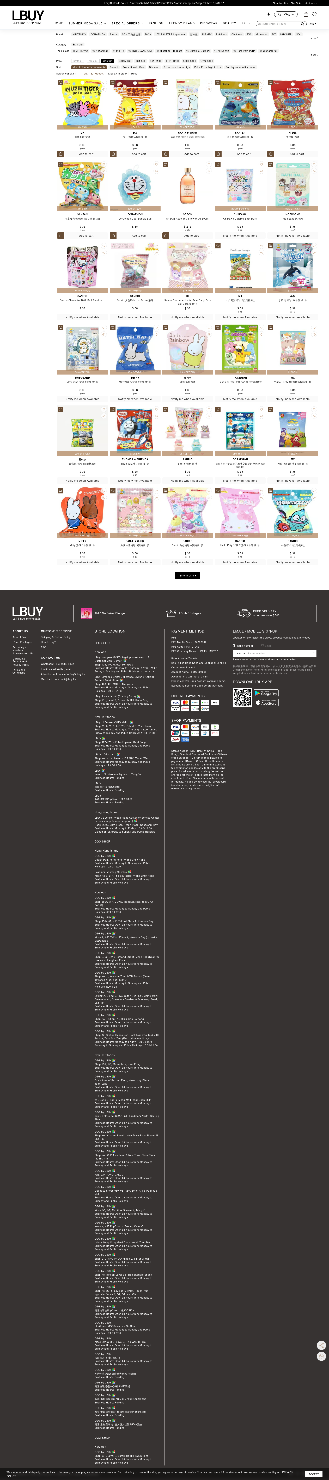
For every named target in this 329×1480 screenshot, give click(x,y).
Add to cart (86, 154)
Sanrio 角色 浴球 (187, 463)
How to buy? (48, 642)
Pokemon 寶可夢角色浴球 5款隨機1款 (240, 382)
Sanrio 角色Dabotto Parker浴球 (135, 300)
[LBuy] (28, 17)
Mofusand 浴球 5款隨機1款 (82, 382)
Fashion (156, 23)
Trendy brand (182, 23)
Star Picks (296, 3)
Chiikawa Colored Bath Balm (240, 218)
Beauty (229, 23)
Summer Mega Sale (86, 23)
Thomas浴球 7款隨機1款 (135, 463)
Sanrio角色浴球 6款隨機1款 (188, 545)
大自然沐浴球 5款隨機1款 (240, 300)
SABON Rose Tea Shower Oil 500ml (187, 218)
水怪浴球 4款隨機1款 (293, 545)
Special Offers (126, 23)
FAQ (43, 647)
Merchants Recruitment (20, 660)
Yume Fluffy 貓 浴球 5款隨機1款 (292, 382)
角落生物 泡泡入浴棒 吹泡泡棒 (187, 137)
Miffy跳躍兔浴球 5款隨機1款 (135, 382)
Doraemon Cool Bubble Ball (135, 218)
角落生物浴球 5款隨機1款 (134, 545)
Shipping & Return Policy (56, 637)
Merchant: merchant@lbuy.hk (58, 679)
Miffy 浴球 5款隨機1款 (82, 545)
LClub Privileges (22, 642)
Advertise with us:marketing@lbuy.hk (63, 674)
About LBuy (19, 637)
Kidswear (209, 23)
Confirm (107, 61)
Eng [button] (311, 23)
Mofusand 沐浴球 (293, 218)
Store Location (280, 3)
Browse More (187, 575)
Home (58, 23)
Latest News (310, 3)
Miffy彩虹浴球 (188, 382)
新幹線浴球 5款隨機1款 (82, 463)
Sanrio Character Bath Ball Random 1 (82, 300)
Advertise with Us (23, 653)
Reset (134, 73)
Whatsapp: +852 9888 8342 (57, 664)
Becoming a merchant (20, 649)
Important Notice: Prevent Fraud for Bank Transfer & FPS (164, 3)
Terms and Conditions (19, 671)
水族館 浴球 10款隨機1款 (292, 300)
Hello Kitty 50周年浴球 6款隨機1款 (240, 545)
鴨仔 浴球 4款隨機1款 (135, 137)
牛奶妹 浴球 (293, 137)
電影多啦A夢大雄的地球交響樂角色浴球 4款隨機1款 (240, 465)
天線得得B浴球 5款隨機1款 (292, 463)
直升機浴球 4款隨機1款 (240, 137)
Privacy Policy (21, 664)
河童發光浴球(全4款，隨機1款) (82, 218)
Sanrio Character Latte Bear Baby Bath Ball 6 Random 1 (187, 301)
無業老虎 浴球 (82, 137)
